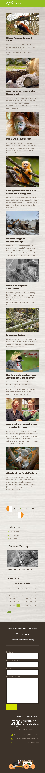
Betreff (8, 668)
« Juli (11, 612)
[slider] (19, 766)
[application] (22, 761)
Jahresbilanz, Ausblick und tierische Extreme (21, 425)
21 (16, 514)
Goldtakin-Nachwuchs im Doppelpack (20, 92)
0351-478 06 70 (33, 742)
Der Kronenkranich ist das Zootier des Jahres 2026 (21, 376)
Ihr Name (9, 652)
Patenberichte (15, 535)
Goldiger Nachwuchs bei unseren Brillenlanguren (22, 192)
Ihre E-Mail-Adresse (13, 660)
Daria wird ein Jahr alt (19, 139)
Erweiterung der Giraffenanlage (15, 240)
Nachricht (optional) (13, 676)
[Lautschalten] (26, 766)
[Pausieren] (11, 766)
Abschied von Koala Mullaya (21, 473)
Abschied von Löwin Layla (20, 569)
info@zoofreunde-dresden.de (28, 739)
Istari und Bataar (16, 335)
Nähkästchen (14, 532)
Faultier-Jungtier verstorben (16, 287)
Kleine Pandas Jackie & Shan (19, 39)
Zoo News (13, 539)
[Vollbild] (33, 766)
